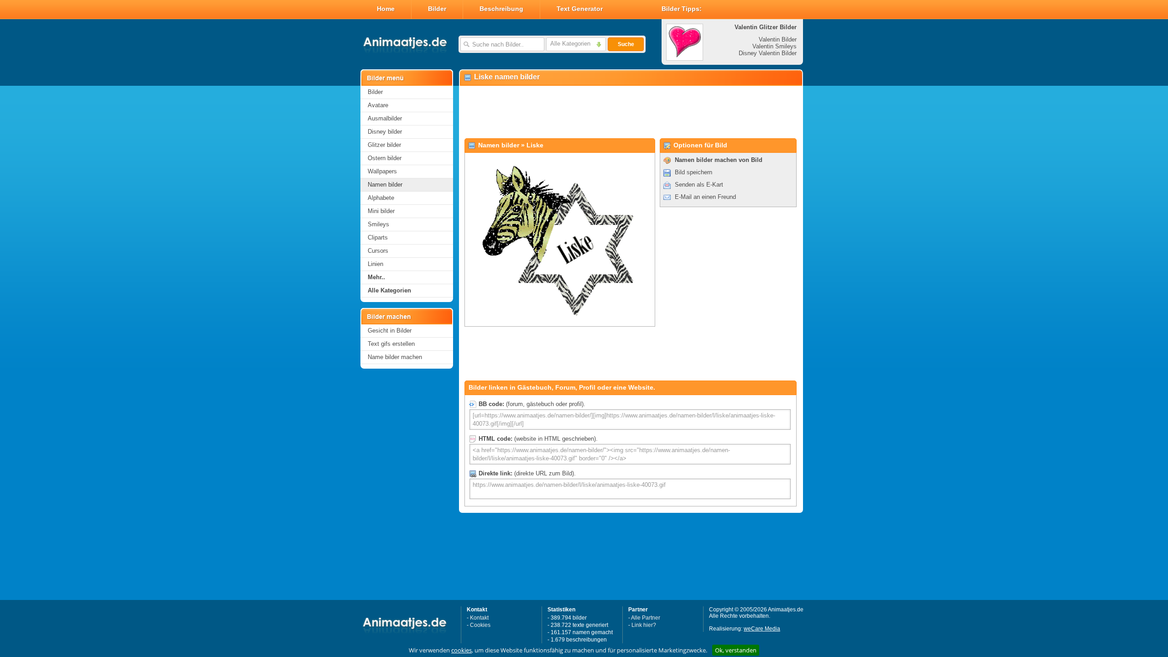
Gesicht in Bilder (390, 330)
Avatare (378, 105)
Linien (375, 264)
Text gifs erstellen (391, 343)
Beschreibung (501, 8)
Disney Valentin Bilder (768, 53)
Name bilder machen (395, 357)
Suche (626, 44)
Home (386, 8)
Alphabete (381, 197)
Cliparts (378, 237)
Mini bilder (381, 211)
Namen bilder (385, 184)
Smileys (378, 224)
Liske (535, 145)
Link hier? (643, 625)
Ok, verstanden (735, 650)
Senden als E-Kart (699, 184)
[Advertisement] (630, 112)
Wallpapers (382, 171)
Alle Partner (645, 618)
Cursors (378, 250)
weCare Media (762, 629)
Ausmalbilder (385, 118)
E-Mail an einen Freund (705, 196)
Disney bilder (385, 131)
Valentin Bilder (778, 39)
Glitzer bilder (384, 144)
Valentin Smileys (774, 46)
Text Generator (580, 8)
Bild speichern (693, 172)
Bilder (437, 8)
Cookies (480, 625)
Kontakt (479, 618)
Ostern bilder (385, 158)
